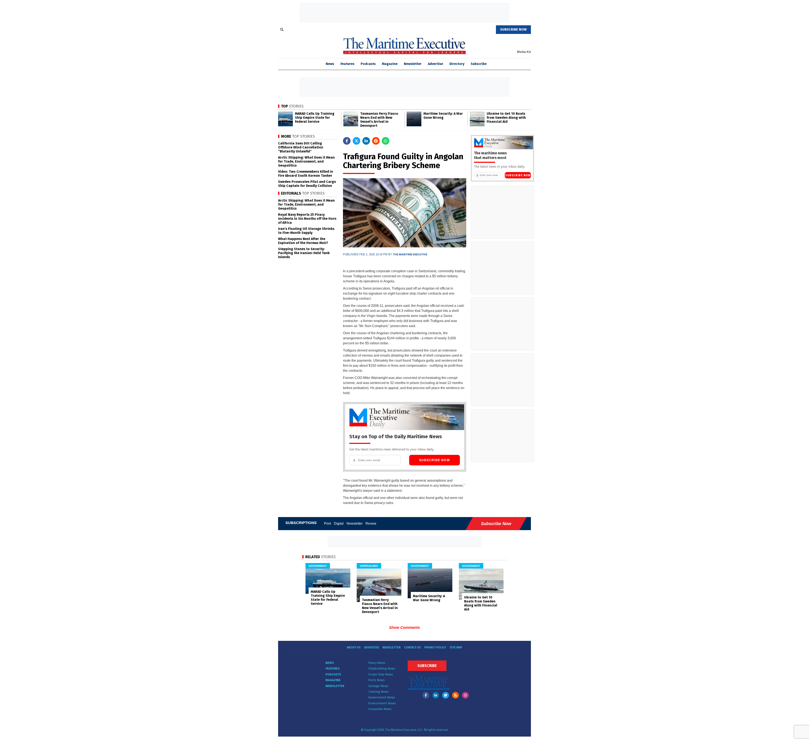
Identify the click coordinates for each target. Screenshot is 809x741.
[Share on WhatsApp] (385, 141)
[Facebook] (425, 695)
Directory (456, 64)
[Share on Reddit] (376, 141)
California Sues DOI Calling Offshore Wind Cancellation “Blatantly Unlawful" (300, 147)
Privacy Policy (435, 647)
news (330, 64)
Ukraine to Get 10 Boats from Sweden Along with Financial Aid (506, 118)
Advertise (435, 64)
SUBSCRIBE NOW (513, 29)
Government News (381, 697)
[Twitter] (445, 695)
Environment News (382, 703)
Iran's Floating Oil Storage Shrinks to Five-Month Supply (306, 231)
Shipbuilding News (381, 668)
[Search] (282, 30)
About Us (354, 647)
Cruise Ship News (380, 674)
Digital (339, 523)
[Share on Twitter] (356, 141)
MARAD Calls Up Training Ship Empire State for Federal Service (314, 118)
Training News (378, 692)
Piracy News (376, 663)
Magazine (390, 64)
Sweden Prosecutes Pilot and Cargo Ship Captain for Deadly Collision (307, 184)
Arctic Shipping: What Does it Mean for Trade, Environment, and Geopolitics (306, 161)
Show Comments (404, 627)
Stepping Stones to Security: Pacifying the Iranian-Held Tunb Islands (304, 253)
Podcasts (368, 64)
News (329, 663)
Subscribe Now (434, 460)
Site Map (456, 647)
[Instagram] (465, 695)
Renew (371, 523)
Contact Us (412, 647)
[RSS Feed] (455, 695)
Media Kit (524, 52)
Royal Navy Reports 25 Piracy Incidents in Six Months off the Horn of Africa (307, 219)
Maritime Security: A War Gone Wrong (443, 116)
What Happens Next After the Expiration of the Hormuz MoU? (303, 241)
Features (347, 64)
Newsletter (413, 64)
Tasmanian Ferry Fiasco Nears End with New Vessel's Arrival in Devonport (379, 120)
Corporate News (379, 709)
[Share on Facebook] (347, 141)
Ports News (376, 680)
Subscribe (479, 64)
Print (327, 523)
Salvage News (378, 686)
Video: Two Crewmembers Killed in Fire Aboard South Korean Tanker (305, 174)
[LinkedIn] (435, 695)
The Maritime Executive (410, 254)
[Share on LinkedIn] (366, 141)
